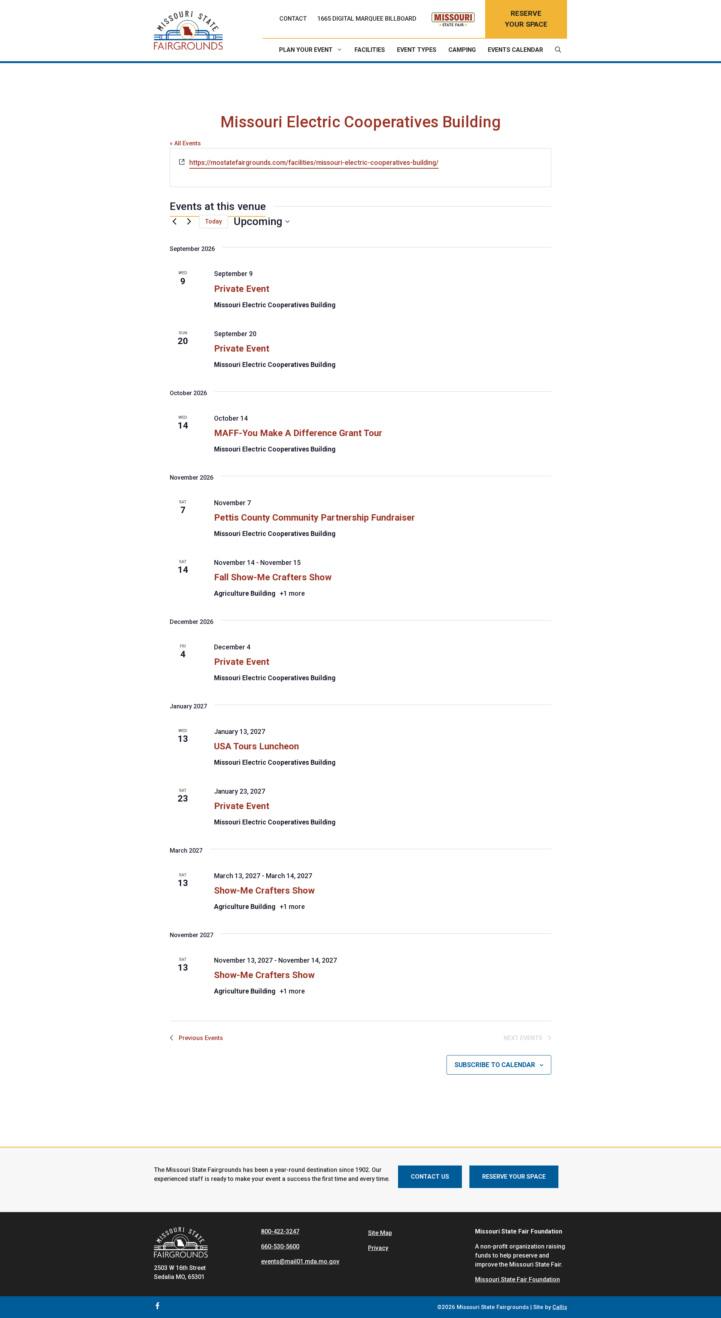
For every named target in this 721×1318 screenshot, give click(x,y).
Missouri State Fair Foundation (517, 1279)
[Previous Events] (174, 221)
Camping (462, 49)
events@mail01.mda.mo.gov (300, 1261)
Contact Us (430, 1176)
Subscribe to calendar (494, 1065)
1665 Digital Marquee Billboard (366, 18)
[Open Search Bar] (558, 50)
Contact (293, 18)
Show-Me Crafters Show (264, 890)
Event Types (416, 49)
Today (213, 221)
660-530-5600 (280, 1246)
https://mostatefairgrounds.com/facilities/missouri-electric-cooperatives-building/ (314, 162)
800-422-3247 (280, 1231)
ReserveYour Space (526, 19)
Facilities (369, 49)
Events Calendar (515, 49)
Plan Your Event (306, 49)
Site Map (380, 1232)
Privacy (378, 1248)
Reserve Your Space (514, 1176)
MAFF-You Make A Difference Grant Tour (298, 433)
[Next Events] (188, 221)
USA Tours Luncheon (256, 746)
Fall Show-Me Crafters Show (273, 577)
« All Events (185, 143)
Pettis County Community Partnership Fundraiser (314, 517)
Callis (559, 1307)
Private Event (241, 289)
